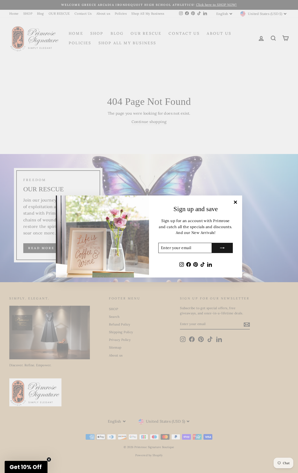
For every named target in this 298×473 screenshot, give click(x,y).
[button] (26, 467)
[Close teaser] (49, 459)
